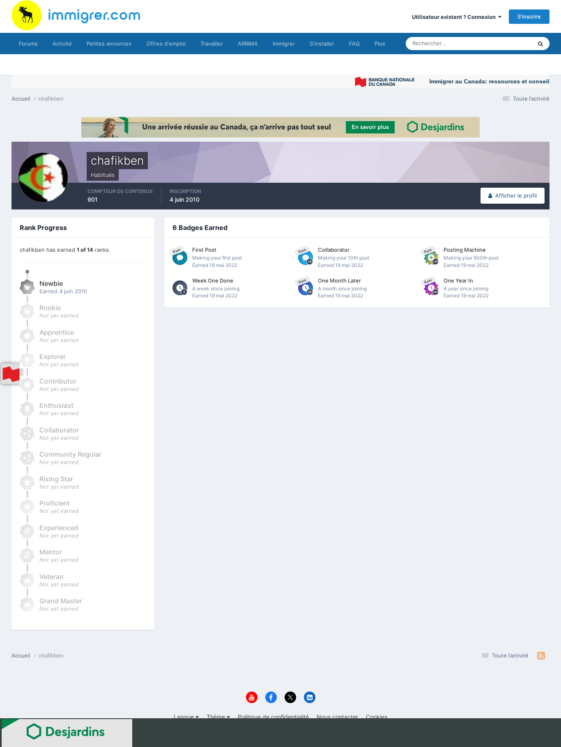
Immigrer (284, 43)
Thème (217, 716)
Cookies (376, 716)
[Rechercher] (540, 43)
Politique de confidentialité (273, 716)
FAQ (354, 43)
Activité (62, 43)
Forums (28, 43)
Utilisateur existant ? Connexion (455, 17)
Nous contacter (337, 716)
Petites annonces (109, 43)
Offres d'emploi (166, 43)
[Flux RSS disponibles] (541, 656)
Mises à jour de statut (495, 43)
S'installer (322, 43)
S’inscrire (529, 16)
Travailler (211, 43)
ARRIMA (248, 43)
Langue (184, 716)
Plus (380, 43)
